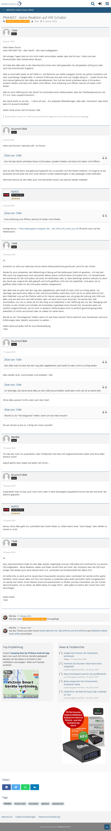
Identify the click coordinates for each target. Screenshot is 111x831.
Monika (12, 616)
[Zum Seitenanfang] (107, 827)
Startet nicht (20, 803)
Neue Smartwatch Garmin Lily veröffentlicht (85, 674)
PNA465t (7, 803)
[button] (107, 3)
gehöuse (45, 803)
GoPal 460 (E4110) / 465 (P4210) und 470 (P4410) (63, 630)
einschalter (33, 803)
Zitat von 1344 (12, 155)
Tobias (66, 659)
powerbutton (57, 803)
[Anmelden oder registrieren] (100, 3)
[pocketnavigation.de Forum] (12, 3)
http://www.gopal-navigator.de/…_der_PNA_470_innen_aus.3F (48, 228)
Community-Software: (55, 827)
